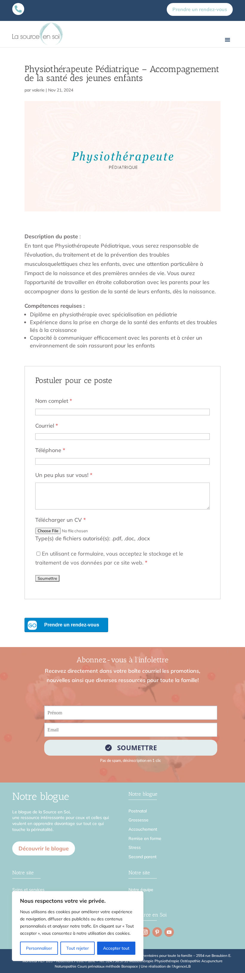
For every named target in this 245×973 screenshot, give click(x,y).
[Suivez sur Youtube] (169, 932)
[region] (77, 926)
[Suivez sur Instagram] (145, 932)
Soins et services (28, 889)
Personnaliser (39, 948)
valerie (38, 90)
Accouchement (142, 829)
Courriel (46, 425)
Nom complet (53, 400)
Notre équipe (140, 889)
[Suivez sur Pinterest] (157, 932)
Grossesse (138, 820)
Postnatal (137, 811)
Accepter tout (116, 948)
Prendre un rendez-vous (199, 9)
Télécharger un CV (60, 519)
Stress (134, 847)
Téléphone (50, 450)
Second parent (142, 856)
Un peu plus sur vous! (63, 475)
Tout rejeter (77, 948)
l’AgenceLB (181, 966)
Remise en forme (144, 838)
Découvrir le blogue (44, 848)
